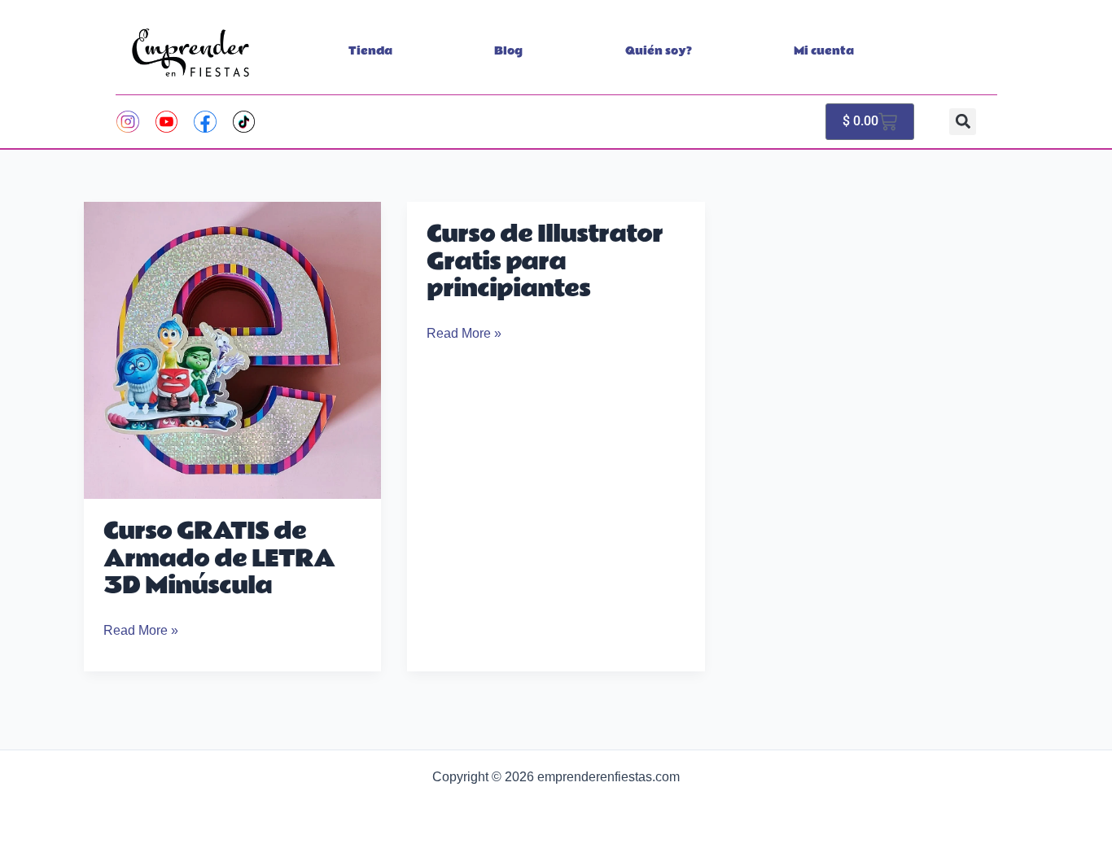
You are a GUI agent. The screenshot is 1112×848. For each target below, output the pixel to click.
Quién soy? (658, 51)
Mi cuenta (824, 51)
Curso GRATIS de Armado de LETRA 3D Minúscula (219, 559)
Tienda (370, 51)
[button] (962, 121)
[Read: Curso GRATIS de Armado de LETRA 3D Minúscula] (232, 349)
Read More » (140, 628)
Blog (508, 51)
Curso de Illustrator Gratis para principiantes (545, 262)
